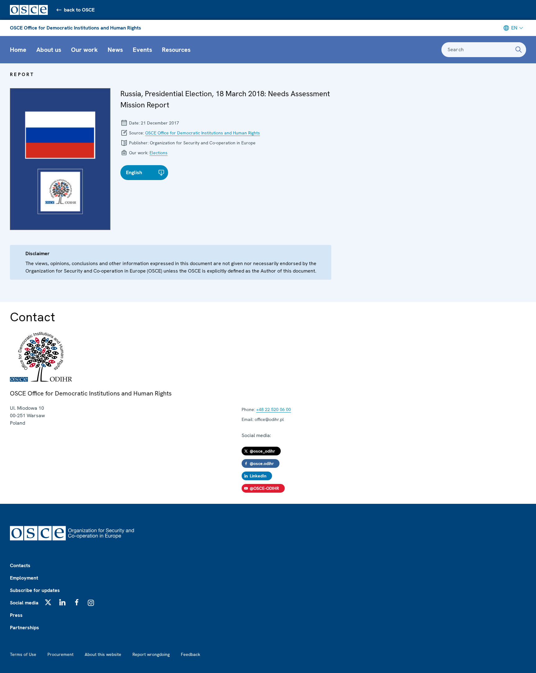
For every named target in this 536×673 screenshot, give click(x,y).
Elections (159, 153)
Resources (176, 50)
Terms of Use (23, 654)
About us (48, 50)
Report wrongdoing (151, 654)
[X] (48, 602)
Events (142, 50)
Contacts (20, 565)
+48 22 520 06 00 (273, 409)
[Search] (518, 49)
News (115, 50)
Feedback (190, 654)
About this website (103, 654)
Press (16, 615)
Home (18, 50)
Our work (84, 50)
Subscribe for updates (35, 590)
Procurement (60, 654)
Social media (24, 602)
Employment (24, 578)
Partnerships (24, 627)
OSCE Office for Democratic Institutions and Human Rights (75, 28)
